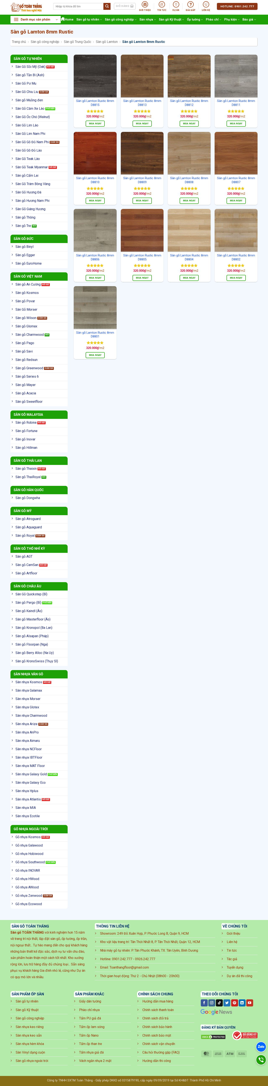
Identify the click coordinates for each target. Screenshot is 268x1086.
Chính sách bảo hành (157, 1027)
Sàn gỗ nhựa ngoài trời (32, 1061)
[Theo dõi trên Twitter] (226, 1002)
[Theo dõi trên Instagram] (211, 1002)
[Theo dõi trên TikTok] (219, 1002)
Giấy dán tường (90, 1001)
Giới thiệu (233, 933)
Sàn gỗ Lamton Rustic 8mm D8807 (236, 180)
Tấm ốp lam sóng (91, 1027)
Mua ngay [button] (95, 123)
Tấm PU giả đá (90, 1018)
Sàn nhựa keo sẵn (29, 1035)
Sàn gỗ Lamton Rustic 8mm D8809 (142, 180)
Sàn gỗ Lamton (107, 42)
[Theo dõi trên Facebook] (204, 1002)
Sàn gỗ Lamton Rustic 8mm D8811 (236, 103)
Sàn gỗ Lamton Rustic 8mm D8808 (189, 180)
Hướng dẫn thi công (156, 1061)
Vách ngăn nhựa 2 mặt (95, 1061)
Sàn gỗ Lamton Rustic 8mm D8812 (189, 103)
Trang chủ (19, 42)
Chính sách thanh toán (158, 1010)
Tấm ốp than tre (90, 1044)
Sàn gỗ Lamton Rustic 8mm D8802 (236, 257)
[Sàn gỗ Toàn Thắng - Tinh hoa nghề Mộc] (28, 7)
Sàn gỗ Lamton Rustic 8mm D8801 (95, 334)
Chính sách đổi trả (155, 1018)
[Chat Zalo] (261, 1047)
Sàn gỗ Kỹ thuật (170, 19)
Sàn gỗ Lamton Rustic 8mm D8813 (142, 103)
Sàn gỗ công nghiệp (119, 19)
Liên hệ (232, 942)
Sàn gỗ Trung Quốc (77, 42)
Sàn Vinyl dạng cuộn (30, 1052)
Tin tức (232, 950)
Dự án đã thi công (239, 976)
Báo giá (247, 19)
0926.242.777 (145, 959)
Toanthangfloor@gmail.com (129, 967)
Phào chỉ (212, 19)
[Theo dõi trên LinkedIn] (242, 1002)
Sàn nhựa (146, 19)
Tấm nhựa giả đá (91, 1052)
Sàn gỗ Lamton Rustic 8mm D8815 (95, 103)
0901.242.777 (122, 959)
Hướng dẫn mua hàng (157, 1001)
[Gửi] (107, 6)
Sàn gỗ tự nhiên (87, 19)
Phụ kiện (230, 19)
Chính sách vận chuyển (158, 1044)
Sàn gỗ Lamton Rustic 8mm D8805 (142, 257)
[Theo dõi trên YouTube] (249, 1002)
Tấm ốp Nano (89, 1035)
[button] (35, 19)
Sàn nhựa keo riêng (30, 1027)
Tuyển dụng (235, 967)
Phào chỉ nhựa (89, 1010)
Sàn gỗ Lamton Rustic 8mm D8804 (189, 257)
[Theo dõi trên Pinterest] (234, 1002)
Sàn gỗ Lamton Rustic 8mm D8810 (95, 180)
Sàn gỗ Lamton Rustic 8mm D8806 (95, 257)
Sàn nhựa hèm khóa (30, 1044)
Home (69, 19)
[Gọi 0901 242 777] (261, 1059)
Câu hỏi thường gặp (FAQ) (161, 1052)
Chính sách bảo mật (156, 1035)
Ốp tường (193, 19)
